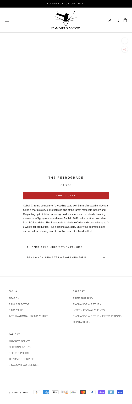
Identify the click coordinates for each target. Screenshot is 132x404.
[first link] (125, 20)
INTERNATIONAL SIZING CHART (28, 316)
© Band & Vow (18, 392)
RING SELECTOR (19, 304)
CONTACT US (81, 322)
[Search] (117, 20)
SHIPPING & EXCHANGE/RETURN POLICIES (54, 247)
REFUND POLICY (19, 353)
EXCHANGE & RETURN (87, 304)
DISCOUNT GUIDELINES (23, 364)
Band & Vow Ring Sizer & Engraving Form (56, 257)
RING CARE (16, 310)
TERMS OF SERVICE (21, 359)
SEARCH (14, 298)
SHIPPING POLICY (20, 347)
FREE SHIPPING (83, 298)
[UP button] (125, 41)
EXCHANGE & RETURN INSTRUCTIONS (97, 316)
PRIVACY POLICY (19, 341)
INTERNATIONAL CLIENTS (89, 310)
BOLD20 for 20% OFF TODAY (66, 3)
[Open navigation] (7, 20)
